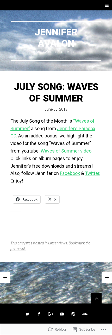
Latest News (57, 243)
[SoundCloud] (84, 314)
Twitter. (92, 173)
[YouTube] (62, 314)
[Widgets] (96, 298)
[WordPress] (73, 314)
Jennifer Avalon (56, 38)
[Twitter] (27, 314)
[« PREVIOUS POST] (5, 277)
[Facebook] (39, 314)
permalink (18, 248)
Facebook (70, 173)
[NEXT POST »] (107, 277)
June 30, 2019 (56, 109)
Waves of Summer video (66, 151)
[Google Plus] (50, 314)
